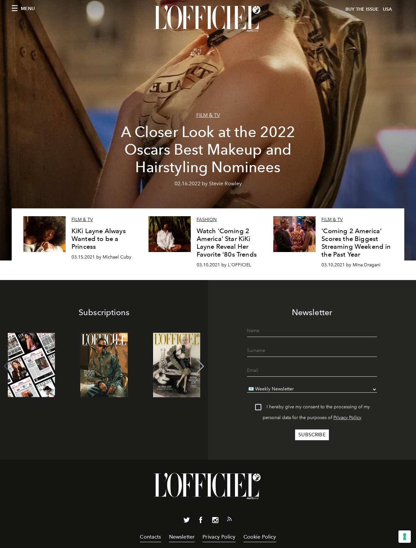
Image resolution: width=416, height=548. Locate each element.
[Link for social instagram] (215, 521)
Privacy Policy (347, 417)
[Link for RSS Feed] (229, 520)
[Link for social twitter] (186, 521)
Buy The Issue (362, 9)
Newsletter (182, 537)
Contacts (150, 537)
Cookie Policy (259, 537)
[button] (200, 366)
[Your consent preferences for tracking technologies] (404, 536)
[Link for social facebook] (201, 521)
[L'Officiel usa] (208, 18)
